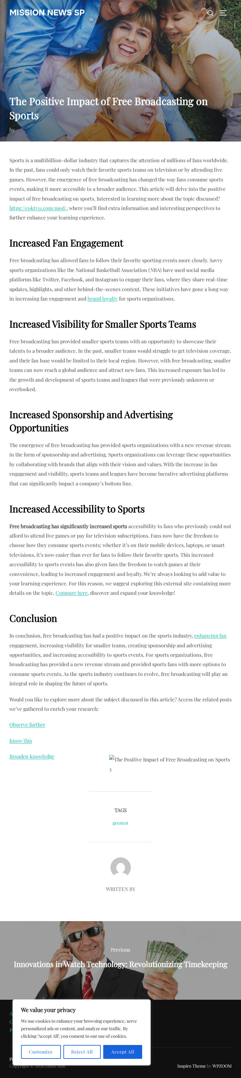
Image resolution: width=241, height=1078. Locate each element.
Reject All (82, 1052)
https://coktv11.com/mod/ (38, 208)
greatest (120, 823)
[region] (82, 1032)
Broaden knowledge (31, 756)
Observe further (27, 724)
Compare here (72, 592)
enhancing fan (210, 635)
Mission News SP (47, 13)
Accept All (122, 1052)
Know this (20, 740)
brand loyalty (103, 298)
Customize (41, 1052)
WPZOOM (222, 1066)
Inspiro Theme (191, 1066)
